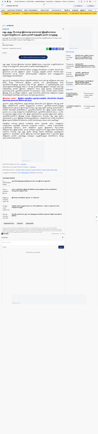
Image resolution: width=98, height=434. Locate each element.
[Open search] (5, 1)
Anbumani (20, 223)
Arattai (48, 170)
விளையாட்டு (45, 10)
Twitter (23, 170)
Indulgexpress (58, 1)
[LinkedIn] (56, 49)
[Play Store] (95, 1)
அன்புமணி (29, 223)
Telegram (38, 170)
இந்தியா (83, 10)
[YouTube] (90, 1)
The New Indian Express (20, 1)
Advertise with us (26, 161)
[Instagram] (84, 1)
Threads (44, 170)
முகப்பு (3, 10)
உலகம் (90, 10)
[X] (87, 1)
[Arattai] (82, 1)
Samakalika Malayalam (40, 1)
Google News (53, 170)
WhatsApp (33, 167)
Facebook (18, 170)
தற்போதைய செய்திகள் (14, 10)
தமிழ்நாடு (75, 10)
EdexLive (65, 1)
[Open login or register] (10, 1)
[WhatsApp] (93, 1)
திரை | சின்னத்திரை (30, 10)
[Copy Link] (62, 49)
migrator (4, 53)
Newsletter (23, 164)
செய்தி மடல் (79, 5)
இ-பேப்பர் (92, 5)
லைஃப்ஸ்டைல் (56, 10)
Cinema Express (50, 1)
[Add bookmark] (63, 29)
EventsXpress (71, 1)
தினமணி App (25, 172)
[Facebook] (79, 1)
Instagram (28, 170)
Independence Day (9, 223)
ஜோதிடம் (67, 10)
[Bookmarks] (7, 1)
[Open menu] (2, 1)
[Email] (59, 49)
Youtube (33, 170)
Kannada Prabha (30, 1)
